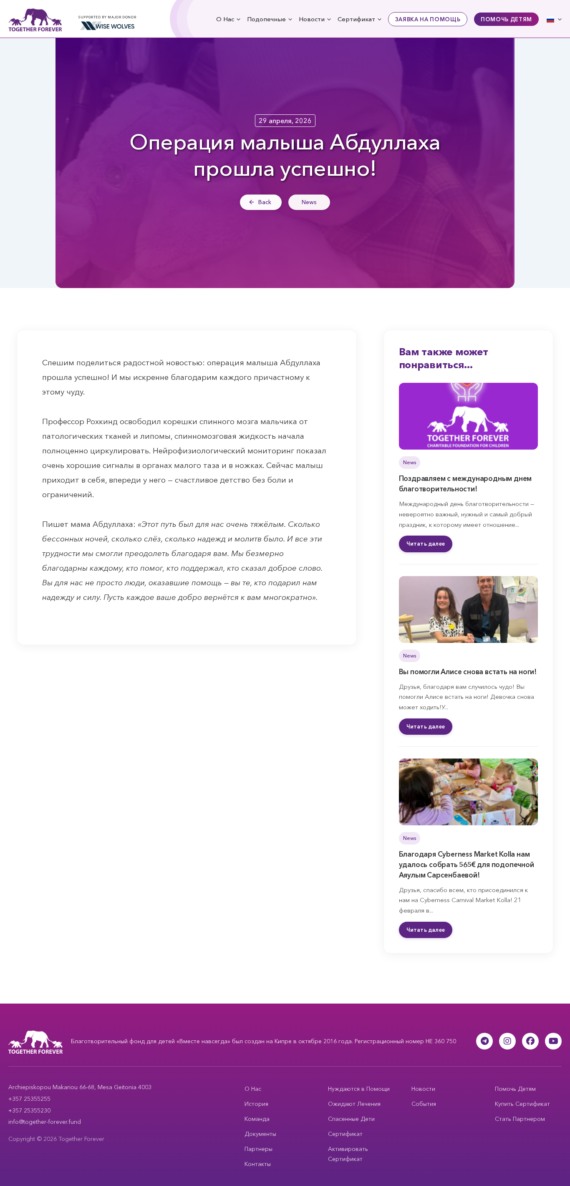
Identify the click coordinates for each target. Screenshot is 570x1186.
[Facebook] (530, 1041)
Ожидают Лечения (354, 1104)
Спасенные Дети (351, 1119)
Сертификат (356, 19)
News (309, 202)
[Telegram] (484, 1041)
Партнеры (258, 1149)
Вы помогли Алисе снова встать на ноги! (468, 671)
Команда (257, 1119)
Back (264, 202)
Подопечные (266, 19)
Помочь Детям (506, 19)
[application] (237, 19)
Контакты (258, 1164)
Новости (312, 19)
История (256, 1104)
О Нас (225, 19)
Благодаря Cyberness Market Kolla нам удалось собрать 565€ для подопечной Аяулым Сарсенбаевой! (466, 864)
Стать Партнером (520, 1119)
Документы (260, 1134)
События (423, 1104)
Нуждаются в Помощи (359, 1088)
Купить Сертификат (522, 1104)
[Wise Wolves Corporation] (107, 26)
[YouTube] (553, 1041)
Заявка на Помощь (427, 19)
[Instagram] (507, 1041)
